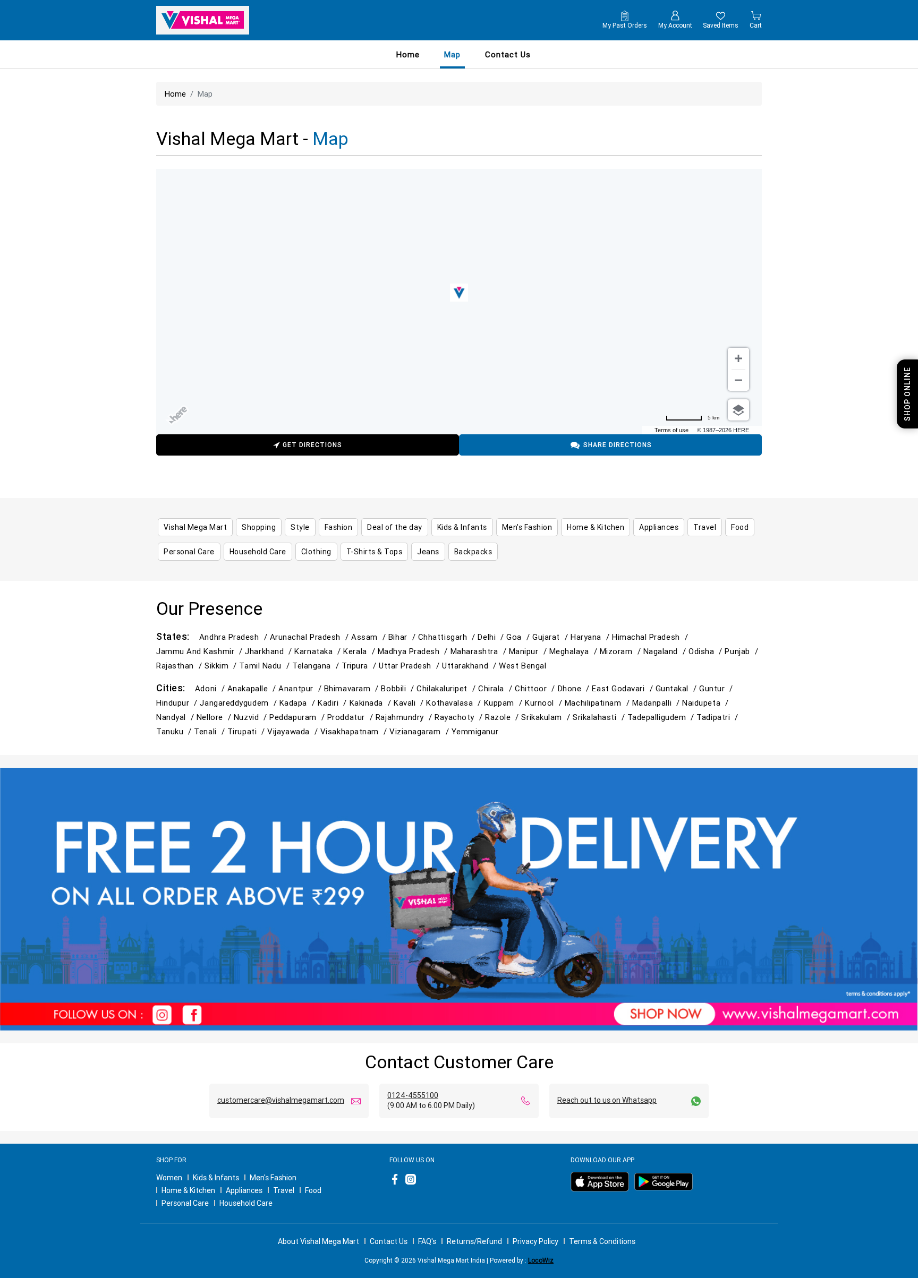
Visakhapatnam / (354, 731)
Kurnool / (545, 703)
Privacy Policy (535, 1241)
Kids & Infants (216, 1177)
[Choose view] (738, 410)
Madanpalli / (657, 703)
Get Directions (312, 445)
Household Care (246, 1203)
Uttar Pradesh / (410, 666)
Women (169, 1177)
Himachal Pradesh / (651, 637)
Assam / (369, 637)
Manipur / (529, 651)
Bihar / (403, 637)
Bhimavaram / (352, 688)
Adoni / (211, 688)
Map (452, 54)
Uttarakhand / (470, 666)
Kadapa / (298, 703)
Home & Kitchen (188, 1190)
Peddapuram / (298, 717)
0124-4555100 (412, 1095)
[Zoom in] (738, 358)
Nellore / (215, 717)
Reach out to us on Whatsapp (607, 1100)
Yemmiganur (475, 731)
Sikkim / (222, 666)
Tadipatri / (718, 717)
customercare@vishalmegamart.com (280, 1100)
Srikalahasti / (600, 717)
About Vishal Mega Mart (318, 1241)
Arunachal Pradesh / (310, 637)
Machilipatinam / (598, 703)
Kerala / (360, 651)
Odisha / (706, 651)
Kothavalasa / (454, 703)
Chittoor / (536, 688)
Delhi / (492, 637)
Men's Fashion (273, 1177)
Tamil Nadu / (265, 666)
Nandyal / (176, 717)
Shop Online (907, 394)
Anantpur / (301, 688)
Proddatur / (351, 717)
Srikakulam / (547, 717)
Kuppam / (504, 703)
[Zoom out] (738, 380)
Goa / (519, 637)
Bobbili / (398, 688)
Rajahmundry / (405, 717)
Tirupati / (247, 731)
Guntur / (717, 688)
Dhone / (575, 688)
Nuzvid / (251, 717)
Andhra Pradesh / (234, 637)
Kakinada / (372, 703)
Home (408, 54)
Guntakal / (677, 688)
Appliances (244, 1190)
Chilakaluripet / (447, 688)
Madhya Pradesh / (414, 651)
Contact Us (388, 1241)
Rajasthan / (180, 666)
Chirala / (496, 688)
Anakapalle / (253, 688)
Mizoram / (621, 651)
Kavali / (410, 703)
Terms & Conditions (602, 1241)
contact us (508, 54)
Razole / (503, 717)
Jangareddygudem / (239, 703)
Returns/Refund (474, 1241)
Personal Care (185, 1203)
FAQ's (427, 1241)
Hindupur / (178, 703)
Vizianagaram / (420, 731)
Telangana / (317, 666)
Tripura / (360, 666)
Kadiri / (333, 703)
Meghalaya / (574, 651)
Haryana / (591, 637)
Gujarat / (551, 637)
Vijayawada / (293, 731)
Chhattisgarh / (448, 637)
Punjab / (742, 651)
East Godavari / (623, 688)
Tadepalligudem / (662, 717)
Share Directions (617, 445)
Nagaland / (665, 651)
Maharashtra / (479, 651)
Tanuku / (175, 731)
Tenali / (210, 731)
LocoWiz (541, 1260)
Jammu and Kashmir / (200, 651)
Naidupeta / (706, 703)
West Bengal (522, 666)
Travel (283, 1190)
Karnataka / (318, 651)
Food (313, 1190)
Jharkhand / (269, 651)
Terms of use (671, 430)
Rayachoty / (460, 717)
